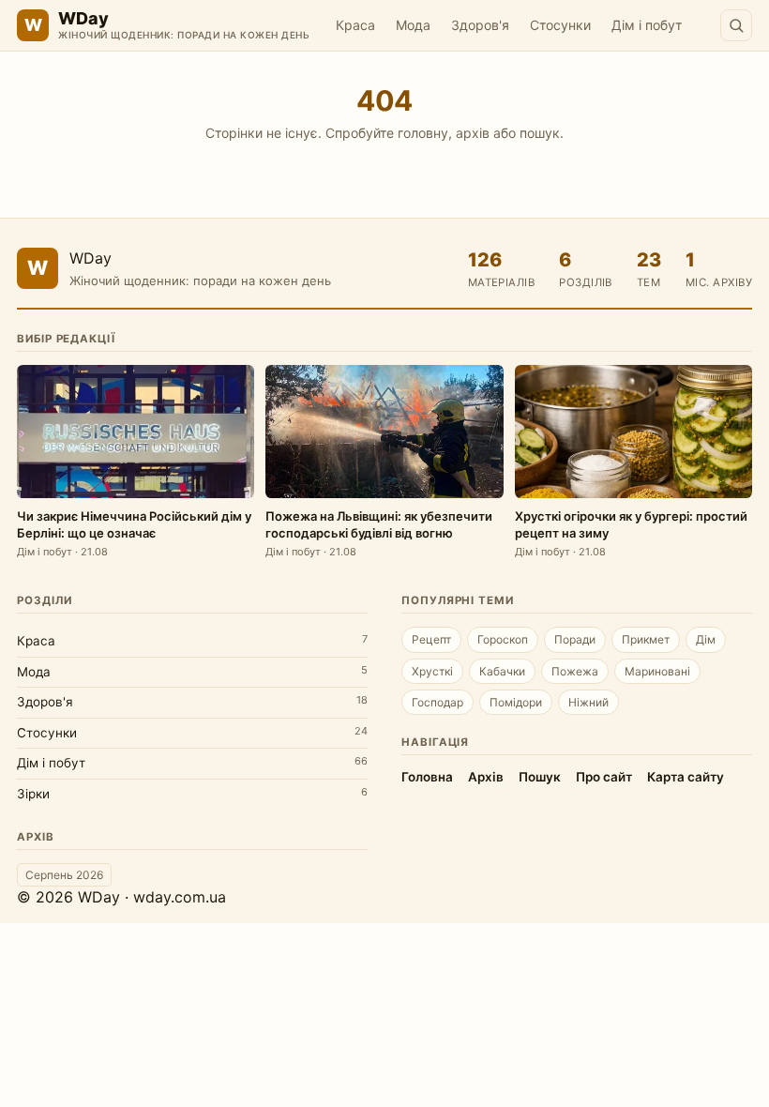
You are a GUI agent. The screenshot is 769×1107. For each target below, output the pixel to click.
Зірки (33, 793)
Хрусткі (432, 671)
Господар (437, 702)
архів (473, 133)
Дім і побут (646, 25)
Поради (575, 639)
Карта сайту (685, 776)
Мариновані (657, 671)
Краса (355, 25)
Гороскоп (502, 639)
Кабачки (502, 671)
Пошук (540, 776)
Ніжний (588, 702)
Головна (427, 776)
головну (423, 133)
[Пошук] (736, 25)
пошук (540, 133)
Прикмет (646, 639)
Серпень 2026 (64, 875)
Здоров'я (480, 25)
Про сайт (604, 776)
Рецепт (431, 639)
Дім (706, 639)
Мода (413, 25)
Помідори (516, 702)
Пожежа (574, 671)
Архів (486, 776)
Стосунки (560, 25)
